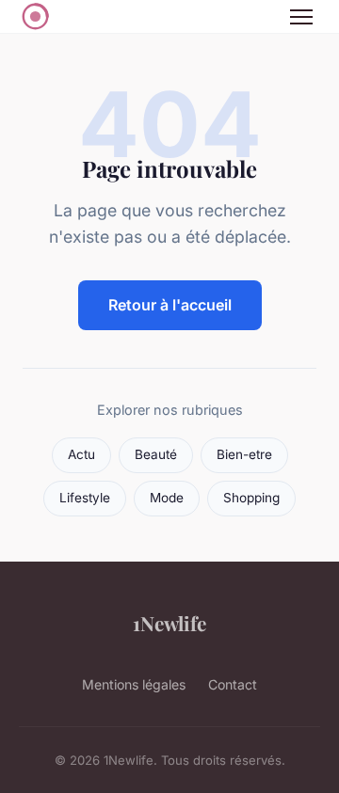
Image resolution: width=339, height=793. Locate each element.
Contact (232, 684)
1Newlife (169, 623)
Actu (81, 454)
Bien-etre (244, 454)
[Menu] (301, 17)
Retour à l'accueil (170, 304)
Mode (167, 497)
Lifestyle (84, 497)
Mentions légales (134, 684)
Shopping (251, 497)
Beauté (156, 454)
